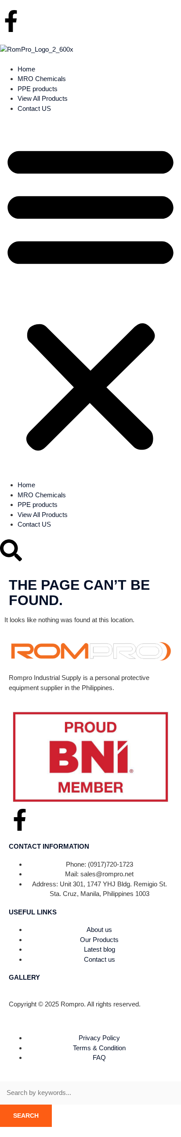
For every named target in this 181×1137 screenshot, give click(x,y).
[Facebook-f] (11, 21)
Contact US (34, 108)
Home (26, 69)
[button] (90, 296)
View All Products (43, 98)
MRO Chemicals (42, 78)
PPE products (38, 88)
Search (26, 1115)
